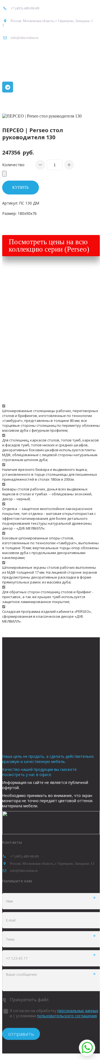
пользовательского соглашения (67, 1015)
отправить (21, 1034)
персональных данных (77, 1010)
